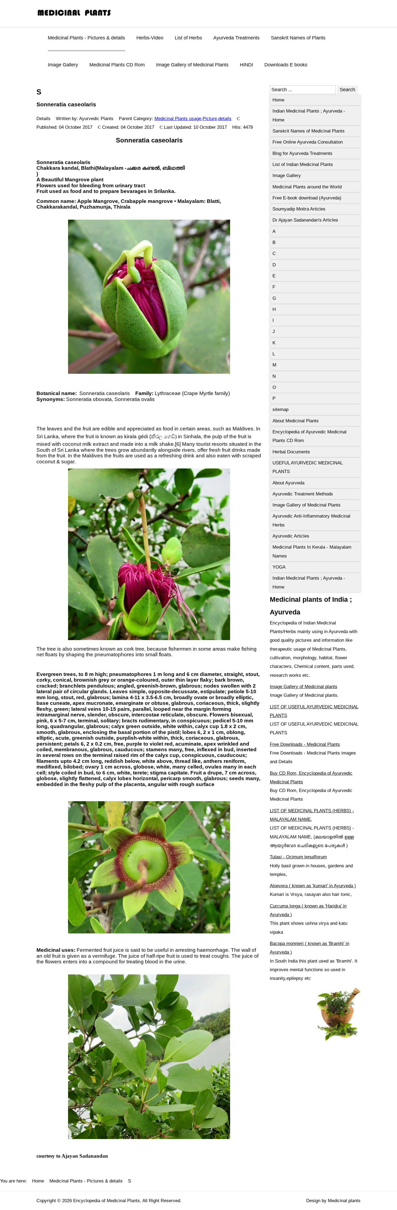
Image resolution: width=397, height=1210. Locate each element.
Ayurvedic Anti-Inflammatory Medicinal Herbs (311, 520)
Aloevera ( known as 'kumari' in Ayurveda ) (313, 885)
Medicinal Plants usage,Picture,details (192, 118)
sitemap (280, 409)
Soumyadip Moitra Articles (298, 209)
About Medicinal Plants (295, 420)
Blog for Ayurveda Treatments (302, 153)
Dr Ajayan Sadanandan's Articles (305, 220)
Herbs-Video (149, 37)
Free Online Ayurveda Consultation (307, 142)
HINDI (246, 64)
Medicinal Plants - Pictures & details (86, 37)
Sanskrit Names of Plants (298, 37)
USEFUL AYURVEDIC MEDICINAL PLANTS (307, 467)
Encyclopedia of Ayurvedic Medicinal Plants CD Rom (309, 436)
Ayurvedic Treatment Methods (302, 494)
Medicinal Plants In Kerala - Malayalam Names (311, 551)
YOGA (278, 567)
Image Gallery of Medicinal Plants (192, 64)
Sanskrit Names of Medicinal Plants (308, 131)
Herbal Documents (291, 451)
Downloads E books (285, 64)
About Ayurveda (288, 482)
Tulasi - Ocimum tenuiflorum (298, 856)
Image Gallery (63, 64)
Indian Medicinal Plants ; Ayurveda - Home (308, 115)
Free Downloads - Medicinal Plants (305, 744)
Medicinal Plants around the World (307, 186)
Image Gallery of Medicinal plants (303, 686)
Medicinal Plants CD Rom (117, 64)
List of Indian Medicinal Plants (302, 164)
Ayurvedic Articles (290, 536)
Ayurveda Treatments (236, 37)
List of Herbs (188, 37)
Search (347, 89)
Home (278, 100)
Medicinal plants (344, 1200)
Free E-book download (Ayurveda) (306, 197)
